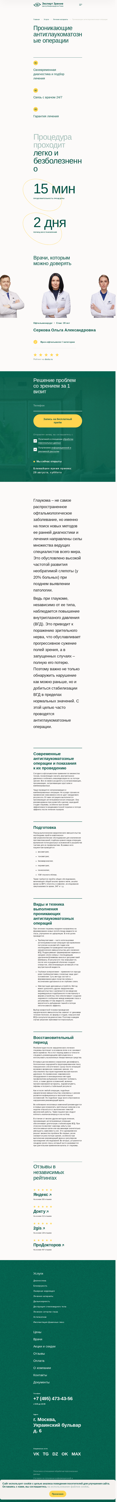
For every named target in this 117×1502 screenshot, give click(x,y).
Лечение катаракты (60, 19)
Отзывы (39, 1353)
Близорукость (40, 1286)
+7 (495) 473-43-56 (53, 1398)
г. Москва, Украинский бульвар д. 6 (57, 1425)
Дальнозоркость (41, 1301)
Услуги (46, 19)
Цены (37, 1332)
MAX (76, 1454)
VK (36, 1454)
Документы (41, 1382)
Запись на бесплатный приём (57, 421)
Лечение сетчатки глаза (45, 1311)
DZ (55, 1454)
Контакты (40, 1375)
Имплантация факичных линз (48, 1322)
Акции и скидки (44, 1346)
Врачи (37, 1339)
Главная (36, 19)
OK (65, 1454)
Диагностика (39, 1280)
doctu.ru (49, 359)
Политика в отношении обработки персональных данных (55, 1472)
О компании (42, 1368)
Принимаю (58, 1494)
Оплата (38, 1360)
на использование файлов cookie (68, 1486)
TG (46, 1454)
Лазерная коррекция (44, 1291)
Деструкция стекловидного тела (49, 1306)
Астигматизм (39, 1317)
